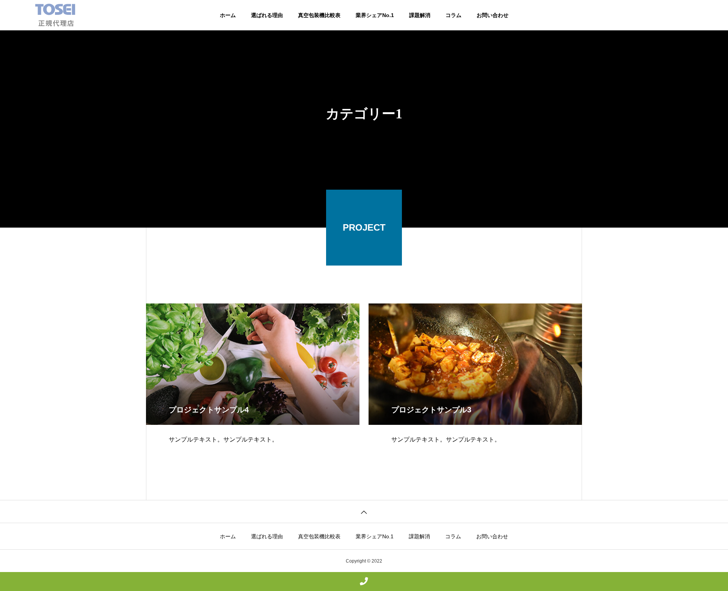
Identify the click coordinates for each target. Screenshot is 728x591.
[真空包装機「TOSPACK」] (55, 15)
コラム (453, 15)
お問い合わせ (492, 15)
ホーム (228, 15)
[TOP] (364, 511)
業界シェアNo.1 (375, 15)
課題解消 (419, 15)
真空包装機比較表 (319, 15)
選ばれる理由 (267, 15)
